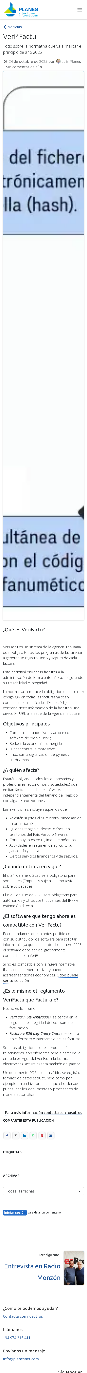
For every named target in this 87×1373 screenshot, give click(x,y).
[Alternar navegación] (79, 9)
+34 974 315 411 (17, 1337)
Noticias (14, 26)
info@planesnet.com (21, 1358)
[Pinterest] (42, 1135)
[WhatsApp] (33, 1135)
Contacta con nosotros (23, 1316)
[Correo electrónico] (51, 1135)
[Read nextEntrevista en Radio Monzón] (74, 1268)
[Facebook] (7, 1135)
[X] (16, 1135)
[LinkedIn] (24, 1135)
